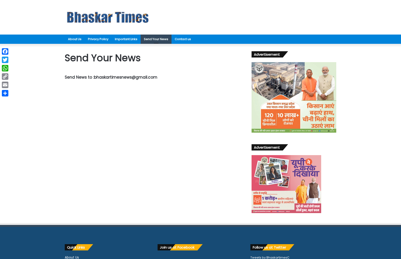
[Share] (5, 93)
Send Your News (156, 39)
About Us (74, 39)
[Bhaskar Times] (108, 17)
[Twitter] (5, 60)
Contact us (183, 39)
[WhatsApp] (5, 68)
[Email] (5, 85)
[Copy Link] (5, 76)
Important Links (126, 39)
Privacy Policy (98, 39)
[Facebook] (5, 51)
